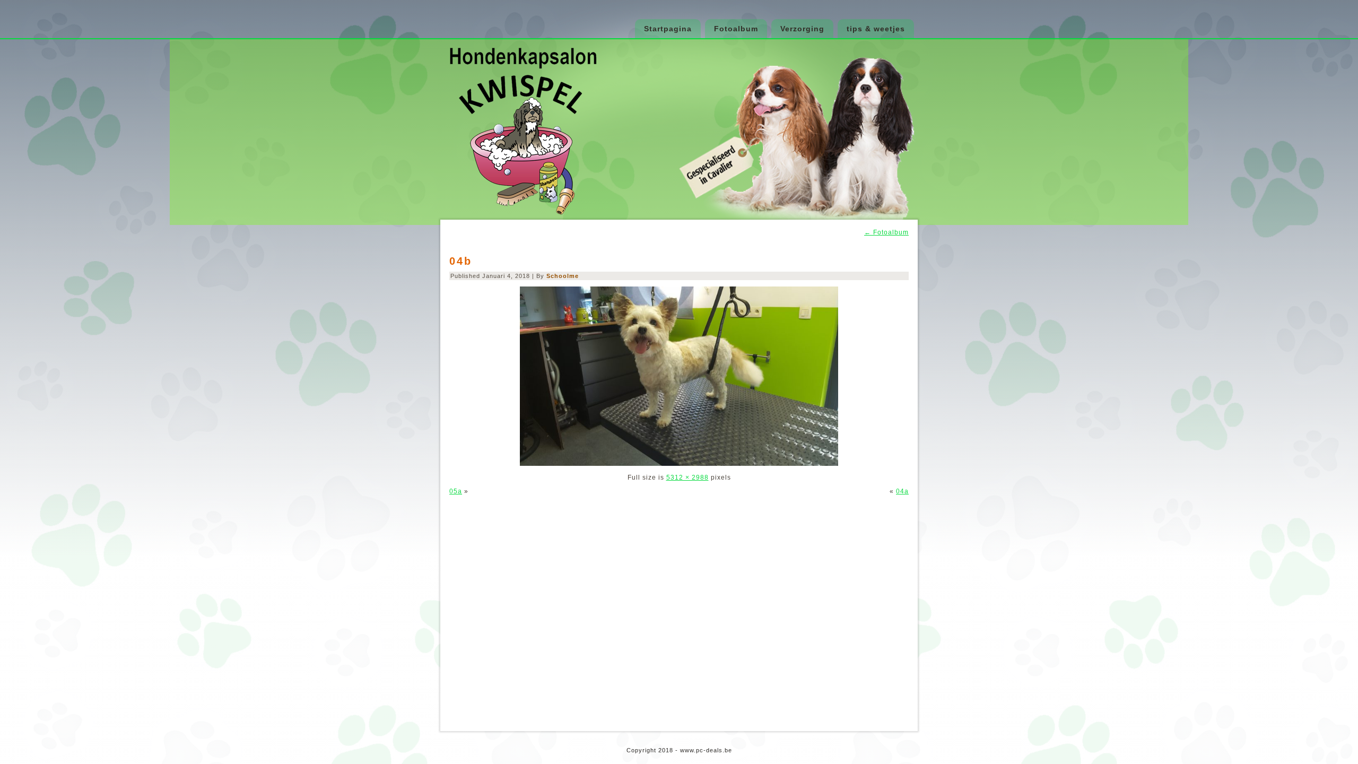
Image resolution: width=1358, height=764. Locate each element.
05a (455, 491)
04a (902, 491)
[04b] (679, 463)
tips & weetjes (876, 28)
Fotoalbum (736, 28)
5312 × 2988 (687, 477)
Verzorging (802, 28)
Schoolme (562, 276)
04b (460, 261)
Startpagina (668, 28)
